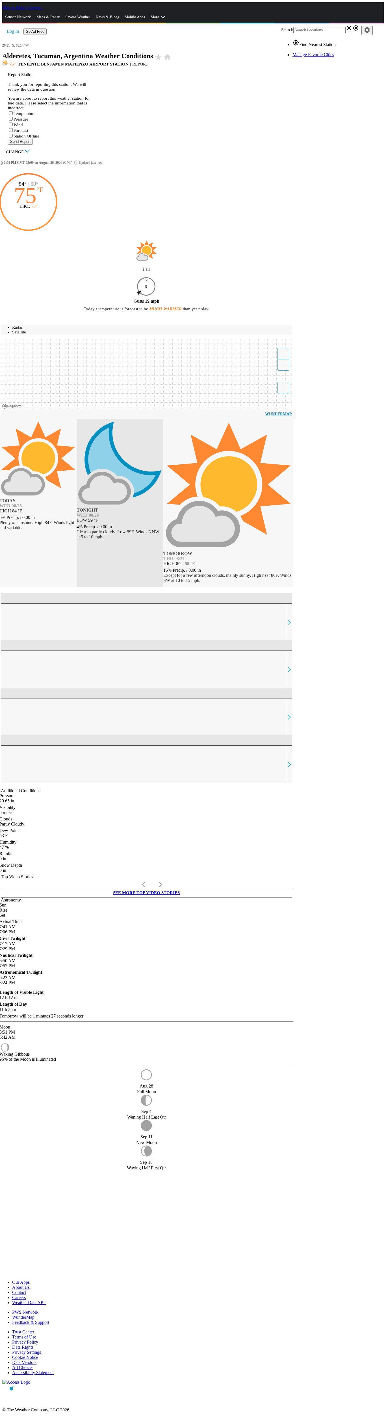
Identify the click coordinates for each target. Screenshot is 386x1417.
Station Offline (26, 136)
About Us (21, 1287)
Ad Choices (22, 1367)
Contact (19, 1292)
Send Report (20, 141)
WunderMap (278, 414)
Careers (19, 1297)
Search (287, 29)
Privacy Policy (25, 1342)
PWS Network (25, 1312)
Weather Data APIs (29, 1302)
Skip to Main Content (22, 7)
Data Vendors (24, 1362)
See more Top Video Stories (146, 892)
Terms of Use (24, 1337)
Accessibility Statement (33, 1372)
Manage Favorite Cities (313, 54)
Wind (18, 125)
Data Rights (22, 1347)
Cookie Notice (25, 1357)
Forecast (21, 130)
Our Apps (21, 1282)
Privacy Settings (26, 1352)
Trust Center (23, 1331)
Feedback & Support (30, 1322)
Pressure (21, 119)
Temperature (25, 113)
